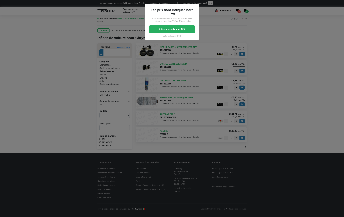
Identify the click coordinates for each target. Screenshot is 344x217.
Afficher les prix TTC (172, 36)
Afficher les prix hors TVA (172, 29)
